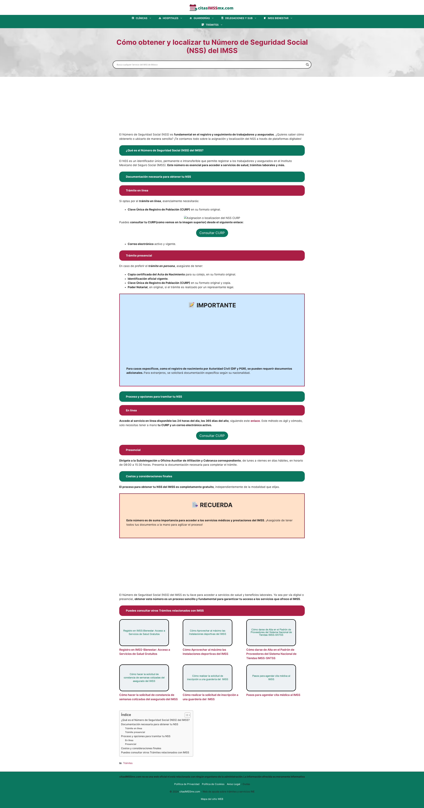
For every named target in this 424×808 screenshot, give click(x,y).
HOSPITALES (170, 18)
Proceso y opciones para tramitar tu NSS (145, 736)
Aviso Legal (233, 784)
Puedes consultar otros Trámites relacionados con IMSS (155, 752)
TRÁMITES (212, 24)
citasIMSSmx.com (189, 791)
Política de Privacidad (186, 784)
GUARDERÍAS (202, 18)
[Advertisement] (212, 108)
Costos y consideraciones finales (141, 748)
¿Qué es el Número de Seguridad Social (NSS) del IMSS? (155, 720)
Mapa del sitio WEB (212, 799)
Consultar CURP (212, 233)
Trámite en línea (133, 728)
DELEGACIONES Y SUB (239, 18)
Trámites (128, 763)
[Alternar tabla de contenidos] (186, 715)
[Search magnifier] (307, 64)
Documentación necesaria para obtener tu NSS (149, 724)
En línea (129, 740)
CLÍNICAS (141, 18)
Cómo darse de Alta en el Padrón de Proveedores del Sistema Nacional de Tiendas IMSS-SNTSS (271, 654)
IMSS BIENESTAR (278, 18)
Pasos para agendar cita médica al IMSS (273, 695)
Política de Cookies (213, 784)
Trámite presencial (135, 732)
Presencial (130, 744)
